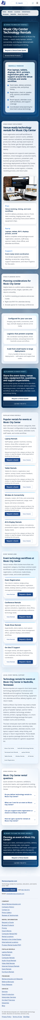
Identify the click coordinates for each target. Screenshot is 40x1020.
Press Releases (7, 984)
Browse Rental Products (13, 55)
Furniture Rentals (8, 972)
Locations (17, 12)
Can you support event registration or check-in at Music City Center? (19, 812)
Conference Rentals (13, 602)
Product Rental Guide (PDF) (11, 945)
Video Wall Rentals (8, 963)
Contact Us (6, 910)
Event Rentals (6, 969)
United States (26, 12)
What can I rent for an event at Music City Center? (18, 804)
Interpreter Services (9, 997)
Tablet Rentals (11, 468)
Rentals (10, 12)
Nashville (13, 14)
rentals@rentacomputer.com (15, 894)
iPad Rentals (6, 955)
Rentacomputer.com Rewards (12, 979)
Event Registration (12, 580)
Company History (8, 907)
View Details (27, 460)
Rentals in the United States (11, 939)
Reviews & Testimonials (10, 915)
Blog (3, 1006)
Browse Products (8, 925)
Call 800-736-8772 (20, 404)
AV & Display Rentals (13, 522)
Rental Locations (7, 937)
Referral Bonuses (8, 982)
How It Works (6, 931)
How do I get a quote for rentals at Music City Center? (17, 820)
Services (5, 992)
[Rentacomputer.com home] (3, 3)
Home (4, 12)
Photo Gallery (6, 913)
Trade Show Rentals (13, 625)
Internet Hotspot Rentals (10, 966)
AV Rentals (31, 756)
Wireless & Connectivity (14, 495)
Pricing (4, 928)
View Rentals (11, 594)
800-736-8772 (25, 890)
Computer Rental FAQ (9, 934)
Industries (5, 1003)
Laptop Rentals (11, 439)
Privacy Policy (6, 1017)
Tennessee (6, 14)
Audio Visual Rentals (9, 960)
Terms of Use (17, 1017)
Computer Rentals (8, 958)
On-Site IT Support (12, 647)
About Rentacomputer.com (11, 904)
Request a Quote (12, 460)
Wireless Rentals (20, 756)
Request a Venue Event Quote (15, 50)
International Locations (10, 942)
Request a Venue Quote (20, 399)
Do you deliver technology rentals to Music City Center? (18, 795)
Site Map (26, 1017)
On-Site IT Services (8, 1000)
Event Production (8, 994)
